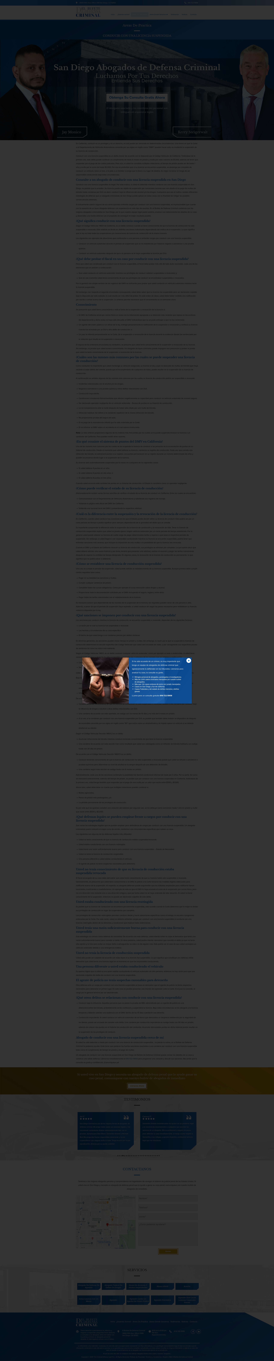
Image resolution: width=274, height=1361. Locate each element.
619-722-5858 (166, 696)
